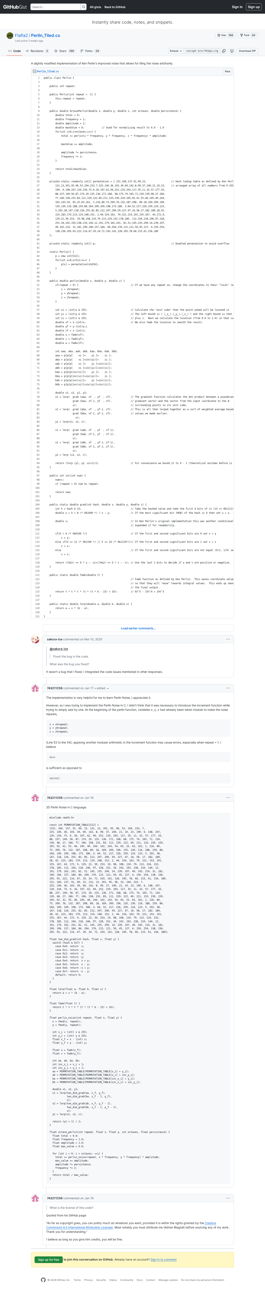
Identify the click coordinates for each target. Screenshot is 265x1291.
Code (17, 51)
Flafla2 (21, 35)
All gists (95, 7)
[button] (223, 51)
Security (101, 1279)
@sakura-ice (59, 648)
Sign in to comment (164, 1259)
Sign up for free (48, 1259)
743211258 (55, 688)
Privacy (88, 1279)
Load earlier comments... (138, 628)
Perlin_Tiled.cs (45, 35)
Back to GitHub (115, 7)
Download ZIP (247, 50)
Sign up (254, 7)
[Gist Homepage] (15, 6)
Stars (66, 51)
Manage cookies (168, 1279)
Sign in (237, 7)
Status (113, 1279)
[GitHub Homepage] (43, 1280)
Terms (77, 1279)
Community (126, 1279)
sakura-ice (54, 639)
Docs (140, 1279)
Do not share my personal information (202, 1279)
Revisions (39, 51)
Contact (150, 1279)
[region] (132, 347)
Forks (92, 51)
